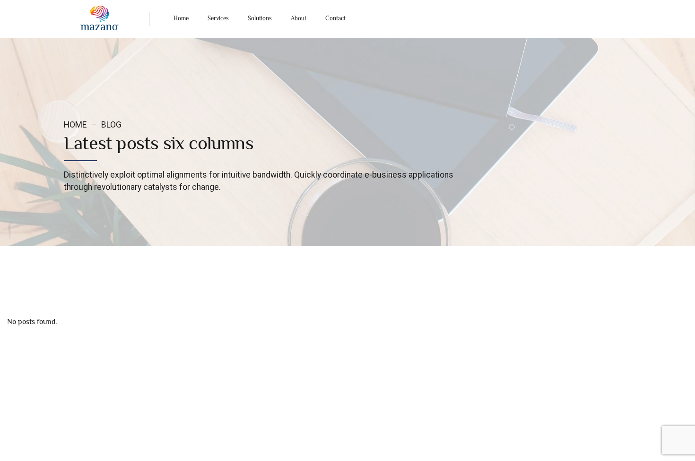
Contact (335, 19)
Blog (111, 124)
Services (218, 19)
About (298, 19)
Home (181, 19)
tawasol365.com (429, 446)
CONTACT (78, 407)
